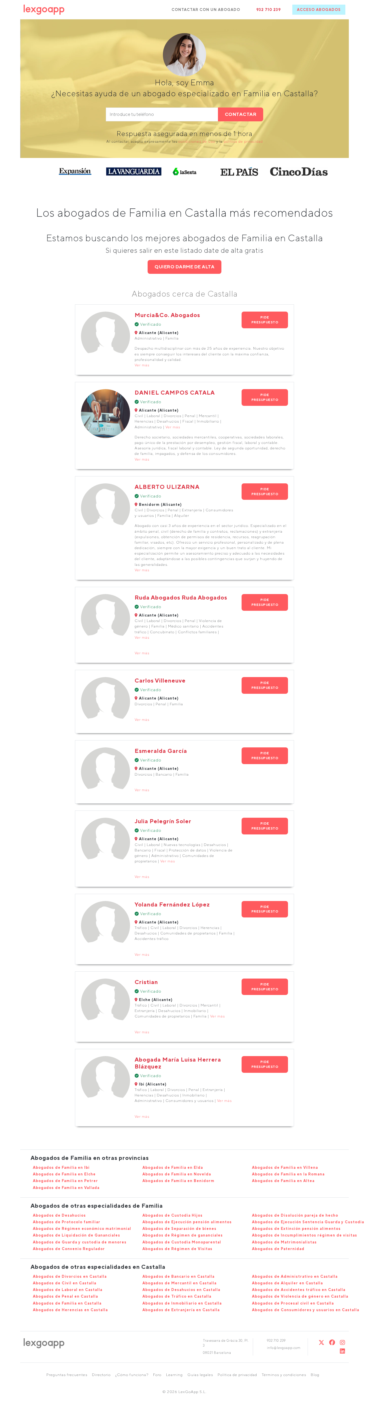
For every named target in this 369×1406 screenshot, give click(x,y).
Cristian (146, 982)
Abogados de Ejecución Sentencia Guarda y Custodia (308, 1222)
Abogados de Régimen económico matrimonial (82, 1228)
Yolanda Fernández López (172, 904)
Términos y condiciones (284, 1375)
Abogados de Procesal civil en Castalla (293, 1303)
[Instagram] (342, 1342)
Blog (315, 1375)
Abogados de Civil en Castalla (64, 1283)
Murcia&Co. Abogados (167, 315)
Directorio (101, 1375)
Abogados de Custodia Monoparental (181, 1242)
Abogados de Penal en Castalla (65, 1296)
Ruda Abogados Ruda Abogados (181, 597)
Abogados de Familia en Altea (283, 1181)
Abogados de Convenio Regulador (69, 1249)
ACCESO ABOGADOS (319, 9)
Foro (157, 1375)
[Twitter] (322, 1342)
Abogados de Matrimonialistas (284, 1242)
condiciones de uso (196, 141)
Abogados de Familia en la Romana (288, 1174)
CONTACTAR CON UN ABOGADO (206, 9)
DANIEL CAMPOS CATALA (175, 392)
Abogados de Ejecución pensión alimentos (187, 1222)
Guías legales (200, 1375)
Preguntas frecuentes (66, 1375)
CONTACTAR (241, 114)
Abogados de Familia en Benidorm (178, 1181)
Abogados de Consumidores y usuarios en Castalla (305, 1310)
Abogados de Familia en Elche (64, 1174)
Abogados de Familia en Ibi (61, 1167)
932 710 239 (268, 9)
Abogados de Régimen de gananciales (182, 1235)
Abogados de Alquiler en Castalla (287, 1283)
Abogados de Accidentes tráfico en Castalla (298, 1290)
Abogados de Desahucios (59, 1215)
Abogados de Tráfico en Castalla (176, 1296)
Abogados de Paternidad (278, 1249)
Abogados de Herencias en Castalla (70, 1310)
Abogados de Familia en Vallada (66, 1188)
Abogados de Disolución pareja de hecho (295, 1215)
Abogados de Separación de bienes (179, 1228)
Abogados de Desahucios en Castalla (181, 1290)
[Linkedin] (342, 1351)
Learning (174, 1375)
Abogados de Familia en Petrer (65, 1181)
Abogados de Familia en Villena (285, 1167)
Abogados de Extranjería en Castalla (181, 1310)
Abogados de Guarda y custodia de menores (80, 1242)
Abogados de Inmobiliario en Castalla (182, 1303)
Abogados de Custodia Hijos (172, 1215)
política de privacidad (243, 141)
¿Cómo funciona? (131, 1375)
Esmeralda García (161, 750)
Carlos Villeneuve (160, 680)
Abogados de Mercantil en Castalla (179, 1283)
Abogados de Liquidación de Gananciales (76, 1235)
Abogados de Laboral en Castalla (67, 1290)
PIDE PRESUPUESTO (264, 319)
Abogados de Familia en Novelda (176, 1174)
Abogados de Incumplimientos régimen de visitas (304, 1235)
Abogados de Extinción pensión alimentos (296, 1228)
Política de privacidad (237, 1375)
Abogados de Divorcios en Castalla (70, 1276)
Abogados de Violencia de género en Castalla (300, 1296)
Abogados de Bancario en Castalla (178, 1276)
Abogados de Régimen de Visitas (177, 1249)
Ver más (142, 365)
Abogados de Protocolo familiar (66, 1222)
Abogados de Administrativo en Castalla (295, 1276)
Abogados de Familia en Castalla (67, 1303)
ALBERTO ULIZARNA (167, 486)
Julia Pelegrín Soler (163, 821)
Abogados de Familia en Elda (172, 1167)
